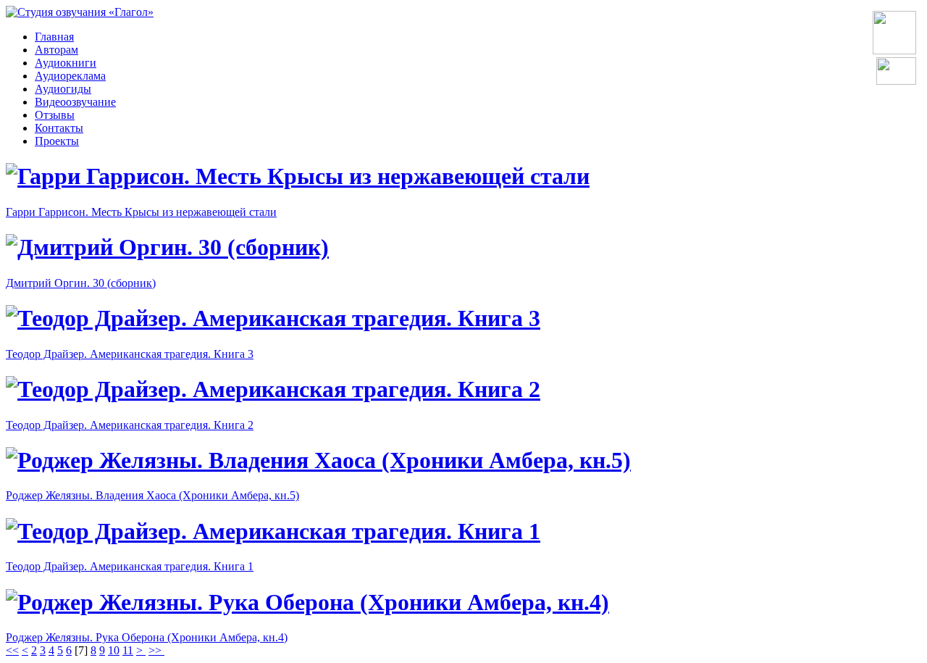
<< (12, 650)
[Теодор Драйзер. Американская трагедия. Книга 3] (273, 318)
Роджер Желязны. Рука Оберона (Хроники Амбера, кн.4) (147, 637)
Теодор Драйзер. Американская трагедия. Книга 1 (129, 566)
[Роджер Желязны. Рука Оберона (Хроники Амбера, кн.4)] (307, 602)
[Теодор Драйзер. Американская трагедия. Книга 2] (273, 389)
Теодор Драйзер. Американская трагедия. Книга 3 (129, 354)
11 (127, 650)
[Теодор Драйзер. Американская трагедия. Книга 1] (273, 531)
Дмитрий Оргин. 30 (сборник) (81, 283)
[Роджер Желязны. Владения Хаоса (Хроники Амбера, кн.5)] (318, 460)
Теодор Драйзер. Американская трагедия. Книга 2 (129, 425)
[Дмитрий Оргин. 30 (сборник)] (167, 247)
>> (156, 650)
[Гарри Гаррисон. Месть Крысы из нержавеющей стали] (298, 176)
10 (113, 650)
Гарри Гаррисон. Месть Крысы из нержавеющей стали (141, 212)
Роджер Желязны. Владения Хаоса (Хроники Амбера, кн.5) (152, 495)
